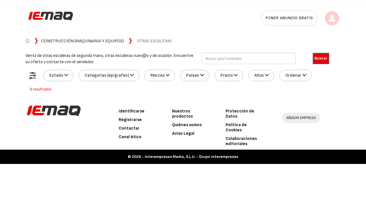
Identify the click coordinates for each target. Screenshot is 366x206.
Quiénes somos (187, 125)
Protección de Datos (240, 113)
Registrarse (130, 119)
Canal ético (130, 137)
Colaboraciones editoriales (241, 141)
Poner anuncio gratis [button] (289, 17)
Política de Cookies (236, 127)
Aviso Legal (183, 133)
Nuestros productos (182, 113)
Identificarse (131, 111)
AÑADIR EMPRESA (301, 117)
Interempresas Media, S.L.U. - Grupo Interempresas (191, 156)
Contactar (129, 128)
